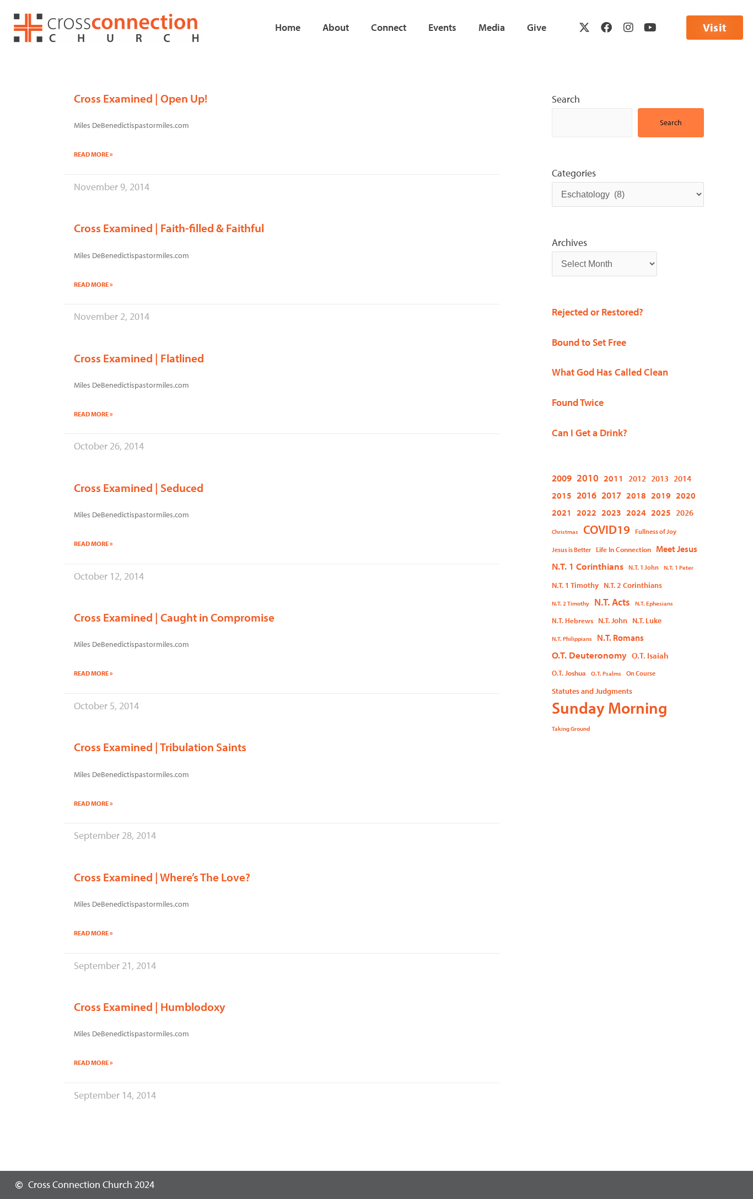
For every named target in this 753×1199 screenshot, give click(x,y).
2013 (660, 478)
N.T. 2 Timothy (570, 603)
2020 (686, 495)
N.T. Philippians (572, 639)
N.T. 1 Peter (678, 567)
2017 (611, 495)
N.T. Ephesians (654, 603)
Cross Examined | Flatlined (139, 358)
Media (491, 27)
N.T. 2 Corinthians (633, 585)
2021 (562, 512)
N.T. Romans (620, 637)
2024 (636, 512)
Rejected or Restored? (597, 312)
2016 (586, 495)
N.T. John (612, 620)
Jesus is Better (571, 549)
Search (566, 99)
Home (287, 27)
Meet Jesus (676, 548)
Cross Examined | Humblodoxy (149, 1006)
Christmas (565, 532)
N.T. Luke (646, 620)
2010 (588, 478)
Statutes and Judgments (592, 691)
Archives (569, 242)
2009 (562, 478)
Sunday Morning (610, 707)
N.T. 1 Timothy (575, 585)
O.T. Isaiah (650, 655)
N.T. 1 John (643, 567)
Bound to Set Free (589, 342)
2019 (661, 495)
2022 (586, 512)
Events (442, 27)
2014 (682, 478)
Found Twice (578, 402)
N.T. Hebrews (572, 620)
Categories (574, 173)
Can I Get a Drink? (589, 432)
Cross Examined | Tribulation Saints (160, 747)
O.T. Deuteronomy (589, 655)
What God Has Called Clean (610, 372)
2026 (684, 512)
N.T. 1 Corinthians (587, 566)
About (335, 27)
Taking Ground (571, 728)
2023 (611, 512)
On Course (640, 673)
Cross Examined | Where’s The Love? (162, 877)
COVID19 (606, 529)
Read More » (93, 154)
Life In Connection (623, 549)
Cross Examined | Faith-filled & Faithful (169, 228)
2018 (636, 495)
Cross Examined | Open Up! (140, 98)
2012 (637, 478)
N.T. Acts (612, 602)
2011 (613, 478)
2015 (562, 495)
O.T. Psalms (606, 673)
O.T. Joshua (569, 672)
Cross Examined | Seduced (138, 487)
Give (536, 27)
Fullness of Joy (655, 531)
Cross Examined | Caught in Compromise (174, 617)
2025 (661, 512)
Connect (388, 27)
